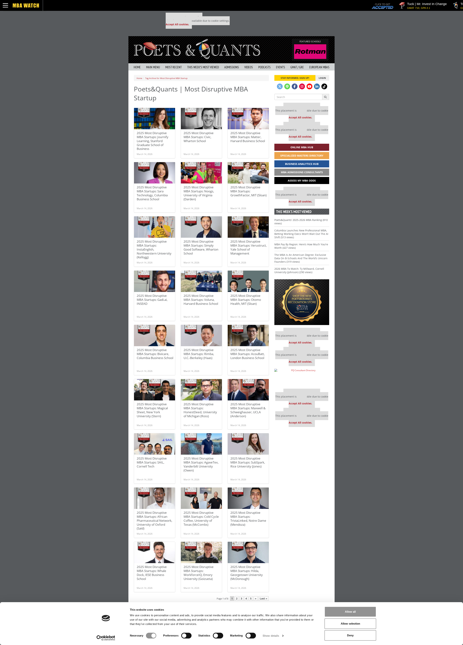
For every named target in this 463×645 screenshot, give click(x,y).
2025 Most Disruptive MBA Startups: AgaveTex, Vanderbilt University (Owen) (201, 464)
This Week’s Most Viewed (203, 67)
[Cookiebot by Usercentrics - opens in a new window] (106, 638)
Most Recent (173, 67)
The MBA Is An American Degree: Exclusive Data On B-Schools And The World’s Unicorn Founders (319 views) (301, 258)
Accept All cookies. (177, 24)
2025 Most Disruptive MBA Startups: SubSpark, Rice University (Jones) (247, 462)
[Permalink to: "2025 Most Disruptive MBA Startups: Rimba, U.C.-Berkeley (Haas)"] (201, 335)
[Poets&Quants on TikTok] (324, 86)
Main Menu (153, 67)
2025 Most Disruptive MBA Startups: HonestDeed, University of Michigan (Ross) (200, 410)
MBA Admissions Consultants (302, 172)
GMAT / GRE (297, 67)
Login (322, 77)
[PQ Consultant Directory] (301, 377)
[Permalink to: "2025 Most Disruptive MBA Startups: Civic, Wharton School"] (201, 118)
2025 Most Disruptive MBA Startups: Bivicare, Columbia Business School (155, 354)
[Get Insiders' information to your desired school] (301, 302)
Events (280, 67)
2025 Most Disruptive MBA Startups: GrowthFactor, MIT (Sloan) (248, 191)
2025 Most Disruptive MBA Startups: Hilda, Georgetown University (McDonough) (246, 573)
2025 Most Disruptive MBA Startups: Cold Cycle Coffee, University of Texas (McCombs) (201, 519)
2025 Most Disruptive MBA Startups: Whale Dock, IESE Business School (152, 573)
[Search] (325, 97)
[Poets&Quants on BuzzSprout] (287, 86)
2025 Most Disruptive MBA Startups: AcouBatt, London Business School (247, 354)
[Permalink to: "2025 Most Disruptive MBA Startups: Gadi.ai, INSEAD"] (154, 281)
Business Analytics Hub (301, 164)
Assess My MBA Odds (302, 180)
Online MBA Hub (301, 147)
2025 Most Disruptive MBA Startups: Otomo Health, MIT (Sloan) (245, 300)
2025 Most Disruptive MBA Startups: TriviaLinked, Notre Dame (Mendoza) (248, 519)
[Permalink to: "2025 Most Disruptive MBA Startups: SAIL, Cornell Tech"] (154, 444)
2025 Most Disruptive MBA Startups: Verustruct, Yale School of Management (248, 247)
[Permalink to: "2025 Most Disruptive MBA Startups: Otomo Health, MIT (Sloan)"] (248, 281)
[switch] (186, 635)
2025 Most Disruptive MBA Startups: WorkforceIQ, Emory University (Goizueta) (199, 573)
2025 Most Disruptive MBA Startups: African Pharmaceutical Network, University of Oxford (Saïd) (154, 520)
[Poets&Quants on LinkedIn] (317, 86)
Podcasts (264, 67)
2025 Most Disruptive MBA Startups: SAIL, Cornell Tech (152, 462)
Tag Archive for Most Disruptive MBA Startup (166, 78)
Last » (263, 598)
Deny (350, 635)
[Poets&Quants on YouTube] (309, 86)
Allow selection (350, 623)
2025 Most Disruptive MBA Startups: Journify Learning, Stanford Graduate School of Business (152, 141)
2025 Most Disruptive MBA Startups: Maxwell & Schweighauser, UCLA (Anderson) (248, 410)
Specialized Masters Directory (301, 155)
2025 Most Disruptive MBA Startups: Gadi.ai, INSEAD (152, 300)
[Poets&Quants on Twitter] (280, 86)
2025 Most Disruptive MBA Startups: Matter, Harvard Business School (247, 137)
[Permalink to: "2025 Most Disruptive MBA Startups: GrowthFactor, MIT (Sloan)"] (248, 172)
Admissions (231, 67)
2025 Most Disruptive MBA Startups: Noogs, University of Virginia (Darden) (199, 193)
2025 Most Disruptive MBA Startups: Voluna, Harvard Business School (201, 300)
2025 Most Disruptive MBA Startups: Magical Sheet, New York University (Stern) (152, 410)
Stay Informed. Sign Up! (295, 77)
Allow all (350, 611)
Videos (248, 67)
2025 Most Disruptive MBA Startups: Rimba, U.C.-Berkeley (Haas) (199, 354)
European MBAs (319, 67)
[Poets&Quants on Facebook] (295, 86)
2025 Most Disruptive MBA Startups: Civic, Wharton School (199, 137)
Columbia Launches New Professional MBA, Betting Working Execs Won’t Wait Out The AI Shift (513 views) (301, 234)
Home (137, 67)
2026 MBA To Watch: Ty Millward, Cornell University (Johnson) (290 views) (299, 270)
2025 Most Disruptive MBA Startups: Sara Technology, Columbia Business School (152, 193)
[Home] (197, 48)
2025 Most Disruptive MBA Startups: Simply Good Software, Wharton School (201, 247)
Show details (271, 635)
